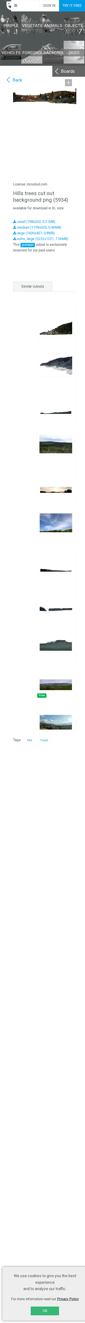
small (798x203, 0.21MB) (35, 222)
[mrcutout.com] (5, 5)
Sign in (49, 6)
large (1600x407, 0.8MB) (35, 233)
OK (45, 1311)
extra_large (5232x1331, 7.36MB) (42, 239)
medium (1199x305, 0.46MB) (38, 227)
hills (29, 740)
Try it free (72, 6)
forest (44, 740)
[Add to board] (68, 82)
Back (17, 80)
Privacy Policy (68, 1299)
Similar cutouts (32, 286)
